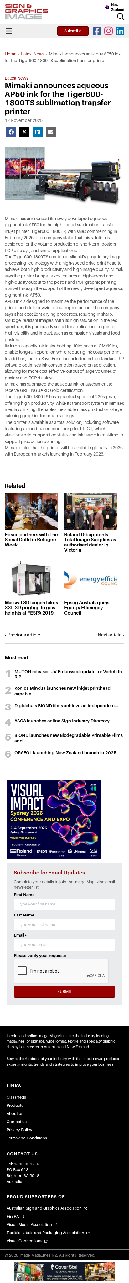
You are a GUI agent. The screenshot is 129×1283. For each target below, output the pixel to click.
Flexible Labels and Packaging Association (45, 1232)
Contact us (17, 1121)
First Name (24, 894)
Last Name (24, 915)
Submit (64, 991)
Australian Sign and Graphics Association (44, 1208)
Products (15, 1105)
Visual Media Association (29, 1224)
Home (11, 53)
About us (15, 1113)
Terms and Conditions (27, 1138)
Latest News (32, 53)
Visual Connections (24, 1240)
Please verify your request (40, 955)
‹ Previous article (22, 634)
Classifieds (16, 1097)
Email (20, 935)
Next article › (111, 634)
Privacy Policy (19, 1129)
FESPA (13, 1216)
